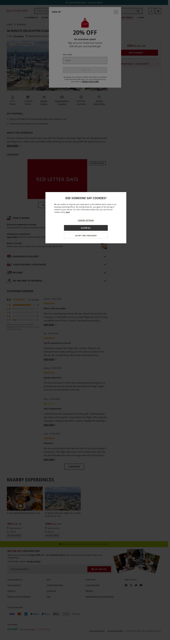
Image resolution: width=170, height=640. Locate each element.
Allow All (86, 228)
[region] (85, 217)
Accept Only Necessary (86, 235)
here (68, 212)
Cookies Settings (86, 220)
